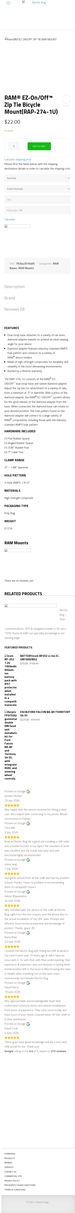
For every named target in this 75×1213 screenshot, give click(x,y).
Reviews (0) (14, 309)
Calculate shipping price (17, 159)
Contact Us (10, 1171)
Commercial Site (13, 1176)
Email (13, 1100)
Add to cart (39, 146)
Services (9, 1167)
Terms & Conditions (15, 1189)
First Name (16, 1074)
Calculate (9, 219)
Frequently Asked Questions (20, 1185)
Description (14, 286)
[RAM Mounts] (17, 237)
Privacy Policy (12, 1180)
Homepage (9, 1153)
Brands (8, 1162)
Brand (9, 298)
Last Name (16, 1087)
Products (9, 1158)
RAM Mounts (26, 268)
